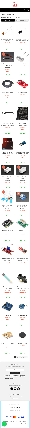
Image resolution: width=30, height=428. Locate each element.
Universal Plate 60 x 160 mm (7, 344)
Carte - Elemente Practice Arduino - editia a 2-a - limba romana (22, 124)
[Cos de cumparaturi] (24, 10)
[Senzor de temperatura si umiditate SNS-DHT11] (22, 143)
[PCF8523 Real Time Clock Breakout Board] (22, 197)
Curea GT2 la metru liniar (7, 93)
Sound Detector (22, 92)
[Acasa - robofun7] (15, 4)
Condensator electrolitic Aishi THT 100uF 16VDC (22, 39)
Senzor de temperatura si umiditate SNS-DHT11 (22, 152)
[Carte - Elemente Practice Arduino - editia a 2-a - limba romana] (22, 113)
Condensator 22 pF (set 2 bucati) (7, 39)
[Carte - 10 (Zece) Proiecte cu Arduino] (7, 143)
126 (24, 357)
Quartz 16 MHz (22, 64)
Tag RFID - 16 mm (22, 343)
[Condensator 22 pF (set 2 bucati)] (7, 31)
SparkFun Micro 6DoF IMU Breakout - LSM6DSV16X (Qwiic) (22, 259)
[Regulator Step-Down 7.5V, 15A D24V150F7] (7, 223)
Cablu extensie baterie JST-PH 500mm (7, 64)
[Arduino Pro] (7, 306)
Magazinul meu (14, 404)
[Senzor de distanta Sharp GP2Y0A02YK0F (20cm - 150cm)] (22, 278)
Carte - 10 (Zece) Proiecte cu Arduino (7, 152)
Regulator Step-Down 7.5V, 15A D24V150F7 (7, 231)
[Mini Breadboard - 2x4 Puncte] (22, 170)
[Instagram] (18, 388)
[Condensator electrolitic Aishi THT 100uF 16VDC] (22, 30)
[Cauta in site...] (28, 10)
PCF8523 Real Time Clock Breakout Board (22, 206)
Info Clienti (14, 407)
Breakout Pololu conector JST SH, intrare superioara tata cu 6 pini (22, 231)
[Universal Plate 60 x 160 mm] (7, 335)
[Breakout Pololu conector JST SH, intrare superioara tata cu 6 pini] (22, 223)
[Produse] (2, 10)
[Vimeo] (15, 388)
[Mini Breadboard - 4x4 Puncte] (7, 170)
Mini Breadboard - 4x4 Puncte (7, 177)
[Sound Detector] (22, 84)
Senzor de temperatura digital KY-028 (7, 259)
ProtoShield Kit (22, 315)
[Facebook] (11, 388)
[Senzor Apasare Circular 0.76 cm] (7, 278)
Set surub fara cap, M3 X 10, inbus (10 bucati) (7, 124)
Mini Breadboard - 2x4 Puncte (22, 177)
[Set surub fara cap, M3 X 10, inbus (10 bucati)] (7, 114)
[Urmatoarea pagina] (26, 357)
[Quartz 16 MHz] (22, 57)
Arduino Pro (7, 315)
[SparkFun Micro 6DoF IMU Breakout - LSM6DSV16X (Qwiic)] (22, 250)
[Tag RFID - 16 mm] (22, 335)
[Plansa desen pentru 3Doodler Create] (7, 197)
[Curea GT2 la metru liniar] (7, 84)
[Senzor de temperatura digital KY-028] (7, 250)
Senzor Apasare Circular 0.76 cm (7, 287)
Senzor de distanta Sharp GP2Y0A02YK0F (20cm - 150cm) (22, 287)
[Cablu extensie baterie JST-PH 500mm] (7, 57)
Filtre (8, 20)
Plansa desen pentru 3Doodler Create (7, 206)
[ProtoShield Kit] (22, 306)
